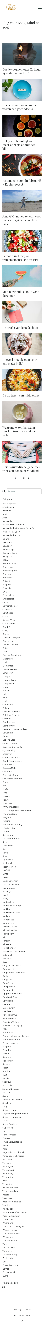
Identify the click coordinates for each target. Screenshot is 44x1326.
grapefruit (7, 771)
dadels (5, 634)
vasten (5, 1145)
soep (4, 1106)
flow (4, 697)
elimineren (7, 673)
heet (4, 786)
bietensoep (8, 549)
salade (5, 1078)
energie (6, 676)
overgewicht (8, 1008)
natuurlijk (7, 955)
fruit (4, 701)
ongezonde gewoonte (13, 973)
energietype (8, 683)
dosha (5, 662)
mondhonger (9, 948)
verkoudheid (8, 1177)
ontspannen (8, 987)
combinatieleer (9, 606)
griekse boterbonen (12, 779)
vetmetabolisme (10, 1188)
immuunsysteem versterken (16, 810)
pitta (4, 1029)
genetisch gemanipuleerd (15, 729)
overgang (7, 1004)
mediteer (6, 909)
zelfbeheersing (9, 1255)
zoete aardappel (10, 1265)
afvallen (6, 511)
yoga (4, 1244)
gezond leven (9, 743)
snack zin (7, 1103)
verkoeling (7, 1173)
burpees (6, 585)
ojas (4, 962)
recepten (7, 1057)
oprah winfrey (9, 997)
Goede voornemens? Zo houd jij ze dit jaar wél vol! (21, 71)
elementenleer (9, 669)
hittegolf (6, 796)
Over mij (17, 1309)
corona (6, 616)
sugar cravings (9, 1124)
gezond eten (9, 740)
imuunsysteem (9, 814)
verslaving (7, 1184)
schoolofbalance (10, 1089)
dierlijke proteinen (11, 655)
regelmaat (7, 1061)
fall (4, 694)
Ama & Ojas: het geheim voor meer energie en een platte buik (21, 220)
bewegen (7, 546)
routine (6, 1071)
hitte (4, 793)
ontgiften (7, 979)
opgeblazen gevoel (12, 994)
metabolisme (8, 923)
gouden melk (9, 768)
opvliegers (7, 1001)
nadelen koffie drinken (14, 951)
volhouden (7, 1209)
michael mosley (9, 927)
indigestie (7, 817)
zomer (5, 1269)
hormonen (7, 803)
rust (4, 1075)
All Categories (9, 504)
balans (5, 539)
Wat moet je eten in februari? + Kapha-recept (21, 182)
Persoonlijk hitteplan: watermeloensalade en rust (20, 258)
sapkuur (6, 1082)
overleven (7, 1011)
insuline (6, 821)
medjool (6, 916)
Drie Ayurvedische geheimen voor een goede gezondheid (21, 469)
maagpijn (6, 891)
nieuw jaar (7, 958)
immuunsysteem (10, 807)
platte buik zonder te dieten (16, 1036)
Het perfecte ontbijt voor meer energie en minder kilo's (18, 144)
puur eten (7, 1050)
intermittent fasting (12, 824)
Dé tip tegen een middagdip (20, 395)
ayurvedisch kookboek (13, 525)
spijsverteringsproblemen (15, 1114)
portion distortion (11, 1039)
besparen (7, 542)
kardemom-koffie (11, 838)
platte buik (8, 1032)
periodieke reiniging (12, 1025)
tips (4, 1131)
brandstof (7, 577)
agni (4, 514)
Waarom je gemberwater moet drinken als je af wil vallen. (19, 431)
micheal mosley (9, 930)
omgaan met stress (12, 965)
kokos (5, 856)
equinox (6, 690)
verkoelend (8, 1170)
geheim (6, 708)
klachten (6, 849)
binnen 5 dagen (10, 553)
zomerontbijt (9, 1272)
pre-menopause (10, 1043)
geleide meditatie (11, 712)
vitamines (7, 1198)
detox (5, 648)
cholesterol (8, 599)
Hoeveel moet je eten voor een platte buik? (19, 361)
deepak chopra (10, 645)
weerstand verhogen (13, 1226)
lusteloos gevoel (10, 884)
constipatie (7, 613)
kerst (5, 842)
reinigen (6, 1064)
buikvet (6, 581)
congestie (7, 609)
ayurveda (7, 521)
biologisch (7, 556)
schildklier (7, 1085)
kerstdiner (7, 846)
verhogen (7, 1163)
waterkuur (8, 1219)
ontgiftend (8, 983)
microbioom (8, 934)
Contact (28, 1309)
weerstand (7, 1223)
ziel (4, 1262)
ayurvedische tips (11, 535)
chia (4, 592)
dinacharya (7, 659)
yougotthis (7, 1251)
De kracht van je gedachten (20, 328)
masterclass (8, 902)
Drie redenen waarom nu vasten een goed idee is (19, 107)
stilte (5, 1121)
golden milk (8, 764)
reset (5, 1068)
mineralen (7, 944)
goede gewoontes (11, 757)
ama (4, 518)
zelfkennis (7, 1258)
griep (5, 782)
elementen (8, 666)
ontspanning (8, 990)
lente (5, 874)
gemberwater (9, 726)
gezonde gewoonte (12, 747)
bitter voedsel (9, 563)
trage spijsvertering (12, 1142)
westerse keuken (11, 1233)
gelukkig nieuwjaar (12, 715)
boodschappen (9, 571)
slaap (5, 1096)
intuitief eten (9, 828)
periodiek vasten (10, 1022)
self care (6, 1092)
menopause (8, 920)
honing (6, 800)
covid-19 (6, 627)
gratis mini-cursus (11, 775)
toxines (6, 1138)
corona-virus (8, 620)
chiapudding (8, 595)
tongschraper (9, 1135)
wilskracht (7, 1237)
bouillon (6, 574)
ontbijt (5, 976)
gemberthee (8, 722)
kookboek (7, 863)
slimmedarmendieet (12, 1099)
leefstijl (6, 870)
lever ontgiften (10, 881)
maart (5, 895)
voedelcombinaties (11, 1202)
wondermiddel (9, 1240)
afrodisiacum (8, 507)
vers (4, 1181)
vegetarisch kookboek (13, 1152)
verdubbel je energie (13, 1156)
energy (6, 687)
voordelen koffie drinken (14, 1212)
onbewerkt (8, 969)
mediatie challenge (11, 906)
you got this (8, 1248)
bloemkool (7, 567)
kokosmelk (7, 860)
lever (5, 877)
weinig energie (9, 1230)
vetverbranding (10, 1191)
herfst (5, 789)
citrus (5, 602)
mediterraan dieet (11, 913)
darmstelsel (8, 641)
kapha (5, 831)
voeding (6, 1205)
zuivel (5, 1276)
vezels (5, 1195)
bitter (5, 560)
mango (5, 898)
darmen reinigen (11, 637)
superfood (7, 1128)
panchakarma (9, 1018)
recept (6, 1054)
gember (6, 719)
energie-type (9, 680)
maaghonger (8, 888)
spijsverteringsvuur (12, 1117)
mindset (6, 941)
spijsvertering (9, 1110)
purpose (6, 1046)
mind (4, 937)
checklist (6, 588)
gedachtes (7, 704)
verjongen (7, 1166)
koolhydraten (9, 867)
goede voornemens (12, 761)
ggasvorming (9, 750)
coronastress (8, 623)
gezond (6, 736)
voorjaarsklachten (11, 1216)
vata (4, 1149)
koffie (5, 853)
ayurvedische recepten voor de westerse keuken (18, 530)
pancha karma (9, 1015)
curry (5, 630)
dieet (5, 652)
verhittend (7, 1159)
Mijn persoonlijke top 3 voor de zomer (20, 293)
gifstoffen (7, 754)
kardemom (7, 835)
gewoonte (7, 733)
